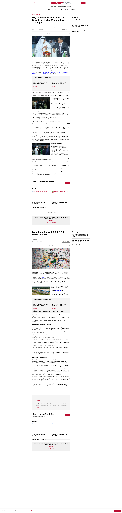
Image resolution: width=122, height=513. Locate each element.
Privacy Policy (31, 510)
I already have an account (51, 222)
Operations (60, 9)
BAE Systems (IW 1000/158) (42, 73)
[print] (69, 33)
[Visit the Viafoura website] (67, 214)
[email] (54, 33)
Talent (48, 9)
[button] (33, 3)
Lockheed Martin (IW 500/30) (55, 72)
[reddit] (52, 33)
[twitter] (51, 33)
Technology (54, 9)
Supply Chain (72, 9)
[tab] (35, 210)
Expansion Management (36, 14)
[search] (35, 3)
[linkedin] (49, 33)
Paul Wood (34, 241)
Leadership (66, 9)
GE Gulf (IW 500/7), (45, 72)
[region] (51, 212)
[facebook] (47, 33)
